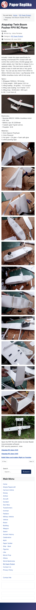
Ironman (6, 511)
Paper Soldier (7, 543)
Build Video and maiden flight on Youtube (16, 457)
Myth (5, 540)
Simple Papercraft (9, 487)
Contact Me (7, 577)
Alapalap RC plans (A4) (9, 450)
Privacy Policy (8, 570)
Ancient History (8, 534)
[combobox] (12, 472)
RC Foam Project (17, 36)
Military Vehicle (8, 517)
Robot (5, 522)
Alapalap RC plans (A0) (9, 454)
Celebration (7, 537)
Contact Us (7, 567)
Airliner (5, 496)
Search (5, 468)
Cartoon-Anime (8, 490)
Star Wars (6, 505)
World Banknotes (9, 561)
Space (5, 531)
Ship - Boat (7, 546)
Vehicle (5, 520)
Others (5, 558)
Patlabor (6, 514)
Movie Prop (7, 555)
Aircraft (5, 499)
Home (5, 484)
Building (6, 525)
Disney (5, 493)
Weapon (6, 528)
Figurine (6, 549)
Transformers (7, 508)
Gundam (6, 502)
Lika (4, 552)
